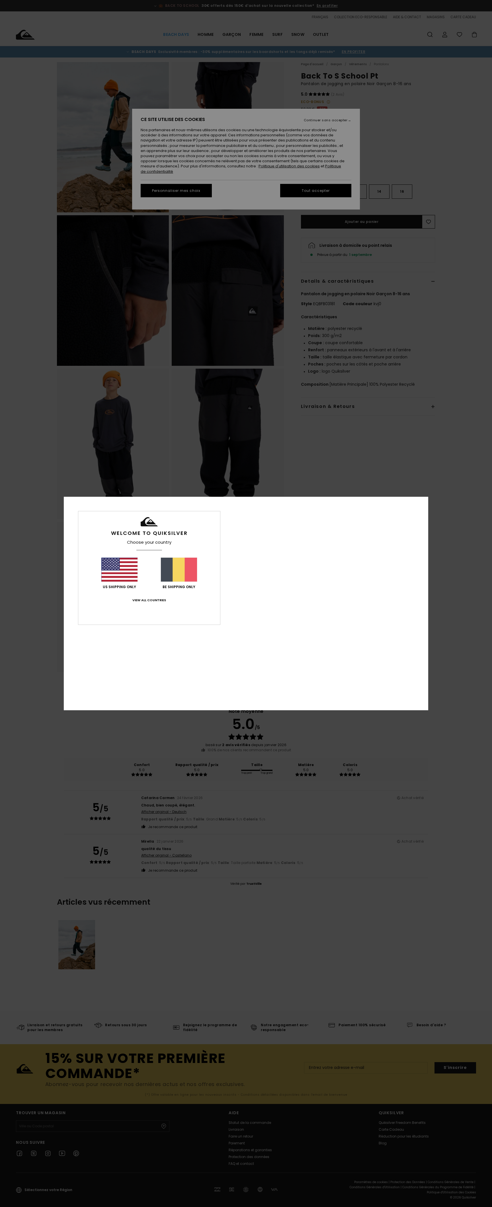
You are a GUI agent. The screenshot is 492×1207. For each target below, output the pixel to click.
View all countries (149, 600)
